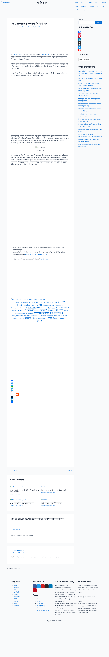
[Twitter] (40, 384)
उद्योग (22, 310)
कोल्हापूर (37, 310)
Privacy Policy (41, 605)
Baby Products (37, 302)
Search (80, 19)
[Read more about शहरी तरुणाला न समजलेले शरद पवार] (44, 499)
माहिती (90, 2)
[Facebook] (40, 381)
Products (34, 307)
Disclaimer (40, 603)
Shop (83, 10)
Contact (39, 601)
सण (98, 6)
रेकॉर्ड (51, 315)
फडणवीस (23, 313)
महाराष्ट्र (59, 313)
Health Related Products (29, 305)
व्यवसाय (30, 318)
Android (18, 302)
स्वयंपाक (63, 318)
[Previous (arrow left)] (3, 328)
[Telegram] (40, 389)
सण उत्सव (16, 605)
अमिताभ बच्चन (14, 310)
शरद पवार (39, 318)
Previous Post (12, 471)
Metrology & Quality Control (19, 307)
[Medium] (90, 42)
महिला (76, 6)
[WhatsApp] (40, 387)
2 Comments (15, 27)
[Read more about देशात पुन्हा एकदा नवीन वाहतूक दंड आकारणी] (45, 486)
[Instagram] (90, 34)
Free (51, 302)
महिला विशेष (17, 596)
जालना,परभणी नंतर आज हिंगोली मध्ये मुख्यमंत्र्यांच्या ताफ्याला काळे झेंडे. (24, 491)
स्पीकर (57, 318)
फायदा (30, 313)
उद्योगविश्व (103, 2)
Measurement (47, 305)
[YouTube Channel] (90, 50)
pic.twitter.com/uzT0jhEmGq (39, 254)
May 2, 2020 (44, 259)
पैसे (66, 310)
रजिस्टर (45, 316)
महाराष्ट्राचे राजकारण (18, 316)
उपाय (31, 310)
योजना (39, 315)
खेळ (103, 6)
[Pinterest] (40, 392)
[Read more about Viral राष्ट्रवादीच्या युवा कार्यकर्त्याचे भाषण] (18, 499)
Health (59, 302)
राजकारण (83, 6)
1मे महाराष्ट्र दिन (18, 55)
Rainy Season (43, 307)
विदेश (15, 318)
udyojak (53, 307)
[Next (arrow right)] (106, 328)
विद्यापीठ (21, 318)
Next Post (69, 471)
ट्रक (52, 310)
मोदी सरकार (45, 55)
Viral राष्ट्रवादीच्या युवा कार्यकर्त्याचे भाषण (22, 503)
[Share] (40, 402)
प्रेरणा (17, 313)
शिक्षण (76, 2)
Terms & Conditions (43, 610)
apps (25, 302)
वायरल (66, 315)
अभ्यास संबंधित (64, 307)
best (47, 302)
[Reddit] (40, 394)
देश (59, 310)
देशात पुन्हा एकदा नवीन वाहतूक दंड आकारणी (53, 490)
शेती (44, 318)
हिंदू (39, 321)
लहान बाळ (58, 316)
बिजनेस (77, 10)
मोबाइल (34, 315)
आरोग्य (96, 2)
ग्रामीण (45, 310)
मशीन (49, 313)
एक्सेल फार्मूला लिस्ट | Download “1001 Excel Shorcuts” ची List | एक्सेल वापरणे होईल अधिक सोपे (90, 73)
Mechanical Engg (57, 305)
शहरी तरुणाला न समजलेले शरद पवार (51, 503)
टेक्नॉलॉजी (91, 6)
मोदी (28, 315)
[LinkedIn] (40, 399)
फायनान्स (83, 2)
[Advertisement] (40, 42)
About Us (39, 599)
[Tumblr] (40, 397)
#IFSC (27, 254)
